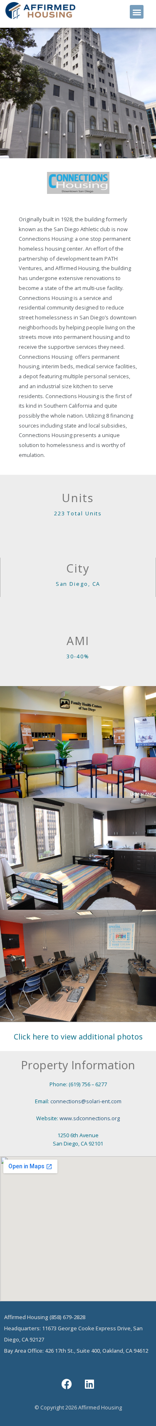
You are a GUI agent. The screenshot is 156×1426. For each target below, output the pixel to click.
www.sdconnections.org (89, 1118)
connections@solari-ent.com (85, 1101)
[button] (137, 12)
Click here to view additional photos (78, 1037)
